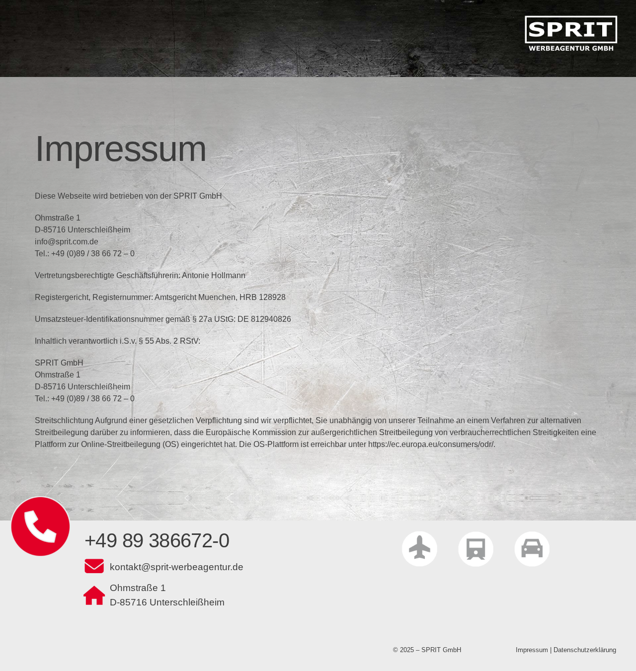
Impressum (532, 650)
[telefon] (40, 499)
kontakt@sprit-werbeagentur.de (176, 567)
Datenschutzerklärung (585, 650)
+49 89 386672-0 (156, 540)
